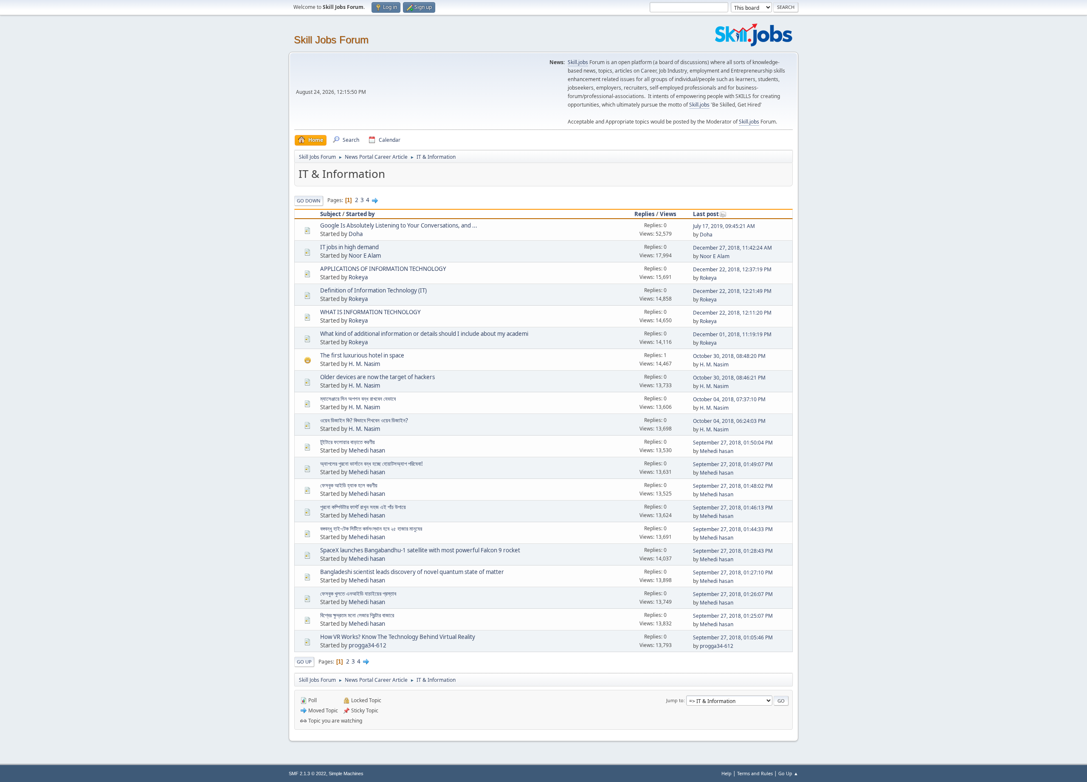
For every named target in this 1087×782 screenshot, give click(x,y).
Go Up (304, 661)
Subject (330, 214)
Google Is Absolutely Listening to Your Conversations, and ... (398, 225)
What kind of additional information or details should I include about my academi (424, 334)
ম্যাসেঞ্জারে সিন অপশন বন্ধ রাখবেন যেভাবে (358, 398)
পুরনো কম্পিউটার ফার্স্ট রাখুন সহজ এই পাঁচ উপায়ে (363, 507)
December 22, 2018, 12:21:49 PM (732, 291)
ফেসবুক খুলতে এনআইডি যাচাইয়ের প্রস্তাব (358, 593)
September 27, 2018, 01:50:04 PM (733, 442)
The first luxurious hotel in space (362, 355)
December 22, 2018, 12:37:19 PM (732, 269)
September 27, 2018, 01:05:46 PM (733, 637)
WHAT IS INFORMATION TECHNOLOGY (370, 312)
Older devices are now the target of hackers (377, 377)
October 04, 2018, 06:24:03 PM (729, 421)
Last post (706, 214)
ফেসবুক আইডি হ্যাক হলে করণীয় (348, 485)
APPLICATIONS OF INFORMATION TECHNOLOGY (383, 269)
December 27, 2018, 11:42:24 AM (732, 247)
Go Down (309, 200)
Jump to (675, 700)
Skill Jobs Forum (331, 39)
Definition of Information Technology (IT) (373, 290)
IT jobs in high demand (349, 247)
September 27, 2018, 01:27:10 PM (733, 572)
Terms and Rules (755, 773)
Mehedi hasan (367, 450)
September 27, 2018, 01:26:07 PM (733, 594)
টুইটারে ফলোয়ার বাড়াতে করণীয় (347, 442)
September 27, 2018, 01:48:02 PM (733, 485)
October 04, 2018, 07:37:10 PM (729, 399)
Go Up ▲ (788, 773)
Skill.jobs (578, 62)
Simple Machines (346, 773)
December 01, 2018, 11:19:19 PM (732, 334)
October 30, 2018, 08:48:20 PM (729, 356)
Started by (360, 214)
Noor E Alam (365, 255)
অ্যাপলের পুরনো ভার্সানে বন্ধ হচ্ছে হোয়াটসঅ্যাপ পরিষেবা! (371, 463)
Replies (644, 214)
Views (668, 214)
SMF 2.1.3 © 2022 (307, 773)
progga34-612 (367, 645)
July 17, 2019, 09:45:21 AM (724, 226)
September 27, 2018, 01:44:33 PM (733, 529)
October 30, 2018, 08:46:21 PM (729, 377)
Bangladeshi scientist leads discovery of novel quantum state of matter (412, 572)
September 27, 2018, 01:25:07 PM (733, 615)
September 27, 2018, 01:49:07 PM (733, 464)
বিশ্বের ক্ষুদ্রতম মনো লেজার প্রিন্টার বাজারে (357, 615)
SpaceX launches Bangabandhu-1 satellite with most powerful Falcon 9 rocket (420, 550)
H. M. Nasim (364, 364)
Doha (356, 234)
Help (726, 773)
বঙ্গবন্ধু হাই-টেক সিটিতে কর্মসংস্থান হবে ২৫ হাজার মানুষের (371, 528)
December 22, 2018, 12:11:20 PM (732, 312)
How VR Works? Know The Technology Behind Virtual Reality (397, 637)
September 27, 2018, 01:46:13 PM (733, 507)
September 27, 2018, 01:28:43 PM (733, 550)
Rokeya (358, 277)
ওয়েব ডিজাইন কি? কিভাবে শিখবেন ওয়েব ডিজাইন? (364, 420)
